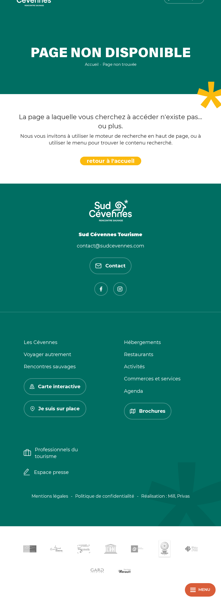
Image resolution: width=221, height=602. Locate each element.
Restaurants (138, 354)
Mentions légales (50, 496)
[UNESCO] (110, 550)
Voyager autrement (47, 354)
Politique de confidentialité (104, 496)
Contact (115, 266)
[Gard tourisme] (97, 571)
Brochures (152, 411)
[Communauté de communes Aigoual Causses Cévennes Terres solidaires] (56, 549)
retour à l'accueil (110, 161)
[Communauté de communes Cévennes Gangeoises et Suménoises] (29, 550)
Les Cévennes (40, 342)
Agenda (133, 391)
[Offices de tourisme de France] (191, 550)
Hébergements (142, 342)
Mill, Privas (179, 496)
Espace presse (51, 472)
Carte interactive (59, 387)
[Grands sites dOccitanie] (164, 550)
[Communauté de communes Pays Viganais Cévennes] (83, 549)
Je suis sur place (59, 409)
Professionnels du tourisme (56, 453)
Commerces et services (152, 379)
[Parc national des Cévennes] (137, 549)
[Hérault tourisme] (124, 571)
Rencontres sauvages (50, 367)
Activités (134, 367)
